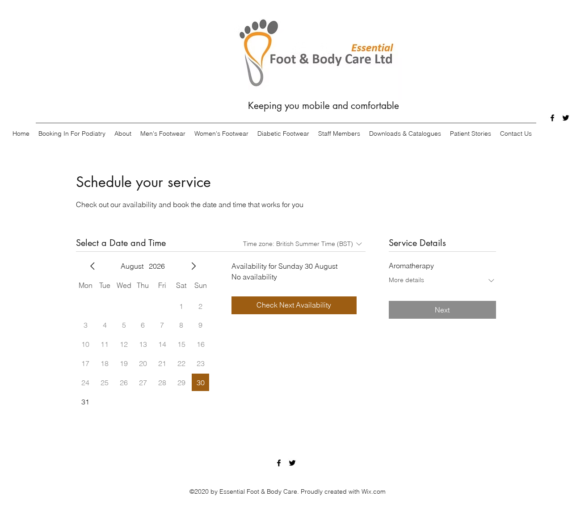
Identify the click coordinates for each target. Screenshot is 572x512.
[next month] (193, 266)
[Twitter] (565, 117)
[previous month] (92, 266)
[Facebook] (552, 117)
